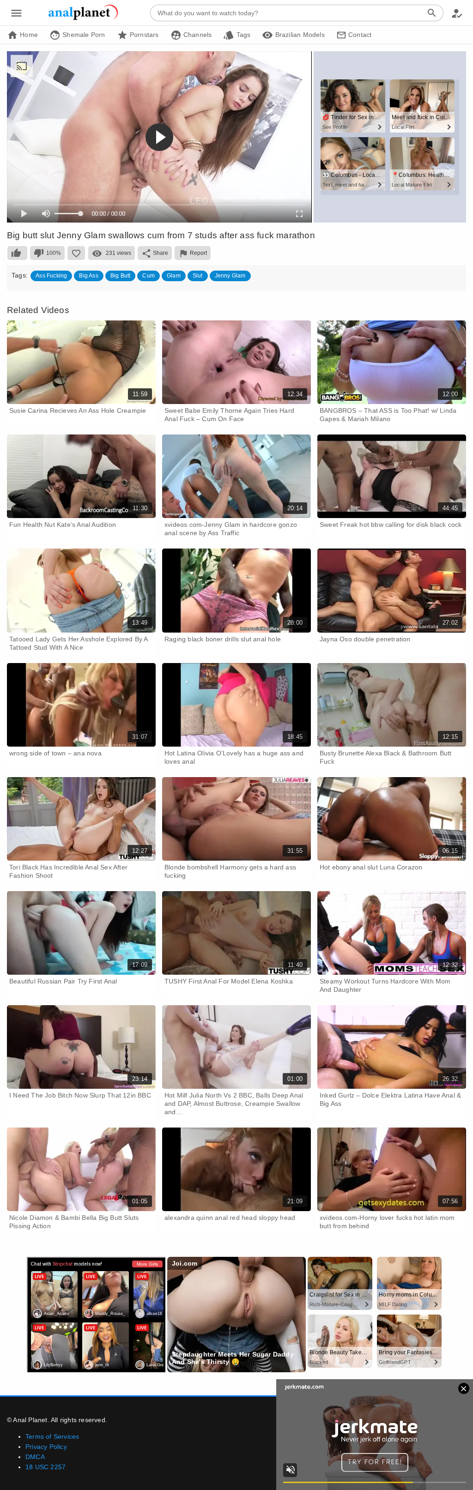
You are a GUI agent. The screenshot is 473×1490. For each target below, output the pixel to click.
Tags (242, 34)
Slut (198, 275)
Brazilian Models (298, 34)
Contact (359, 34)
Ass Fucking (51, 275)
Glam (174, 275)
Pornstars (143, 34)
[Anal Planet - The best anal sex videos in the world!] (83, 18)
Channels (197, 34)
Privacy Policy (46, 1446)
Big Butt (120, 275)
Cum (148, 275)
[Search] (431, 13)
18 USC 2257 (45, 1467)
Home (28, 34)
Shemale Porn (83, 34)
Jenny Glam (230, 275)
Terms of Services (52, 1436)
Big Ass (88, 275)
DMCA (35, 1456)
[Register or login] (456, 13)
